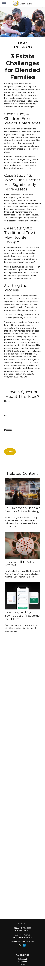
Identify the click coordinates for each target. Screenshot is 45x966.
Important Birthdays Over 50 (19, 563)
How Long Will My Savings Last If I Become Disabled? (22, 615)
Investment (22, 962)
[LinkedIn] (24, 945)
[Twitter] (20, 945)
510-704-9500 (25, 928)
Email (6, 415)
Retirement (22, 959)
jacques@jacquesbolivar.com (22, 941)
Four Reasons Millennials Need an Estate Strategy (22, 509)
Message (8, 430)
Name (7, 401)
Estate (22, 964)
